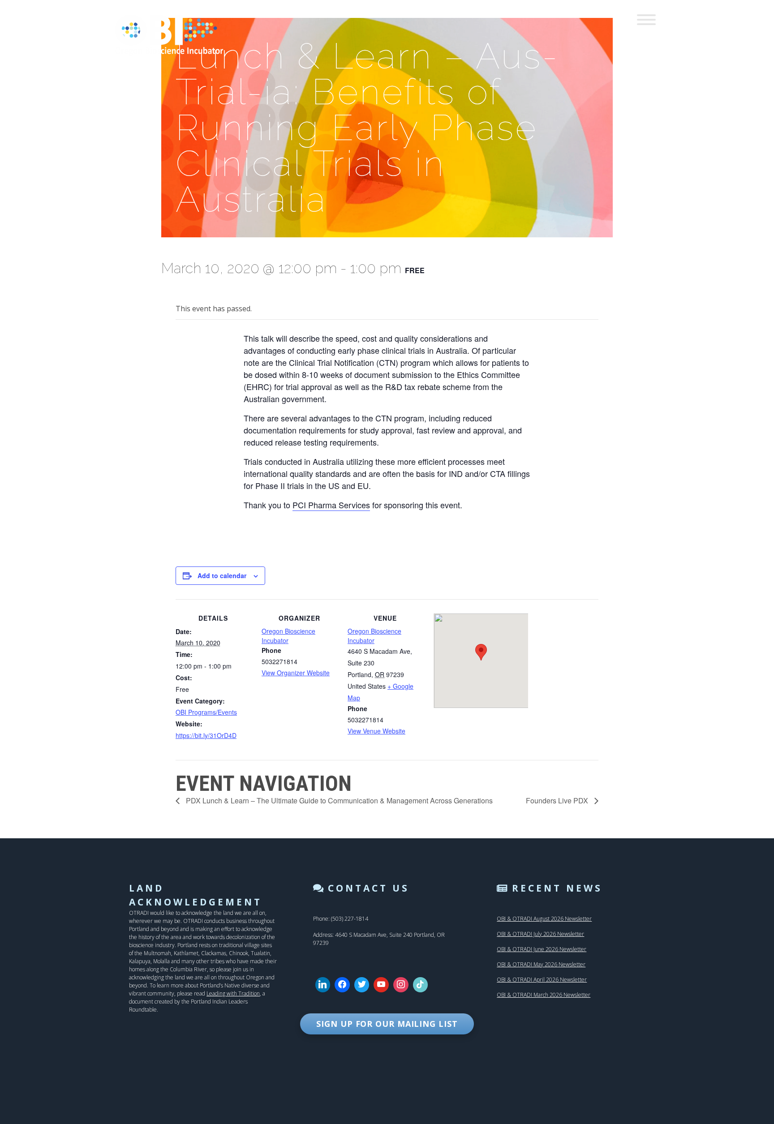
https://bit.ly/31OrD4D (206, 735)
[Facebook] (342, 985)
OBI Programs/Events (206, 712)
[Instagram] (401, 985)
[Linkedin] (323, 985)
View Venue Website (376, 730)
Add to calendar (222, 575)
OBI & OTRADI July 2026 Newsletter (540, 934)
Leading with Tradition (233, 993)
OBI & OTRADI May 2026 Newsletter (541, 964)
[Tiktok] (420, 985)
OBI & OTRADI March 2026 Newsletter (543, 995)
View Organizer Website (296, 672)
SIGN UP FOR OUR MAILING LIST (386, 1023)
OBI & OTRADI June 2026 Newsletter (541, 949)
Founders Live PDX (558, 800)
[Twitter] (362, 985)
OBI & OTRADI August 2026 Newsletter (544, 918)
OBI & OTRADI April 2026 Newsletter (542, 979)
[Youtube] (381, 985)
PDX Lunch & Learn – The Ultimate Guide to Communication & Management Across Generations (338, 800)
